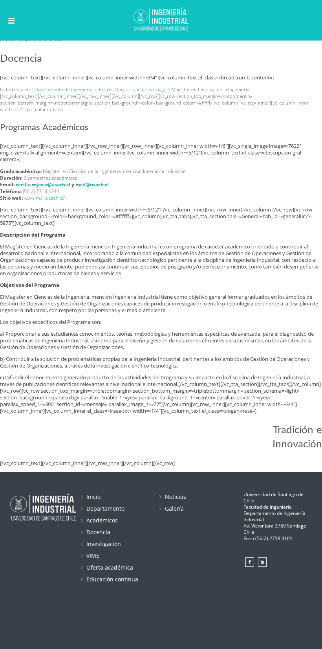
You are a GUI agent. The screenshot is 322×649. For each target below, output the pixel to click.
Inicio (93, 496)
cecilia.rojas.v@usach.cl (43, 184)
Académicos (102, 520)
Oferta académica (109, 567)
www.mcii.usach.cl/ (44, 198)
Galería (174, 508)
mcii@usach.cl (92, 184)
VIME (92, 555)
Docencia (98, 532)
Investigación (103, 544)
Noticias (175, 496)
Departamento (105, 508)
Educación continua (112, 579)
